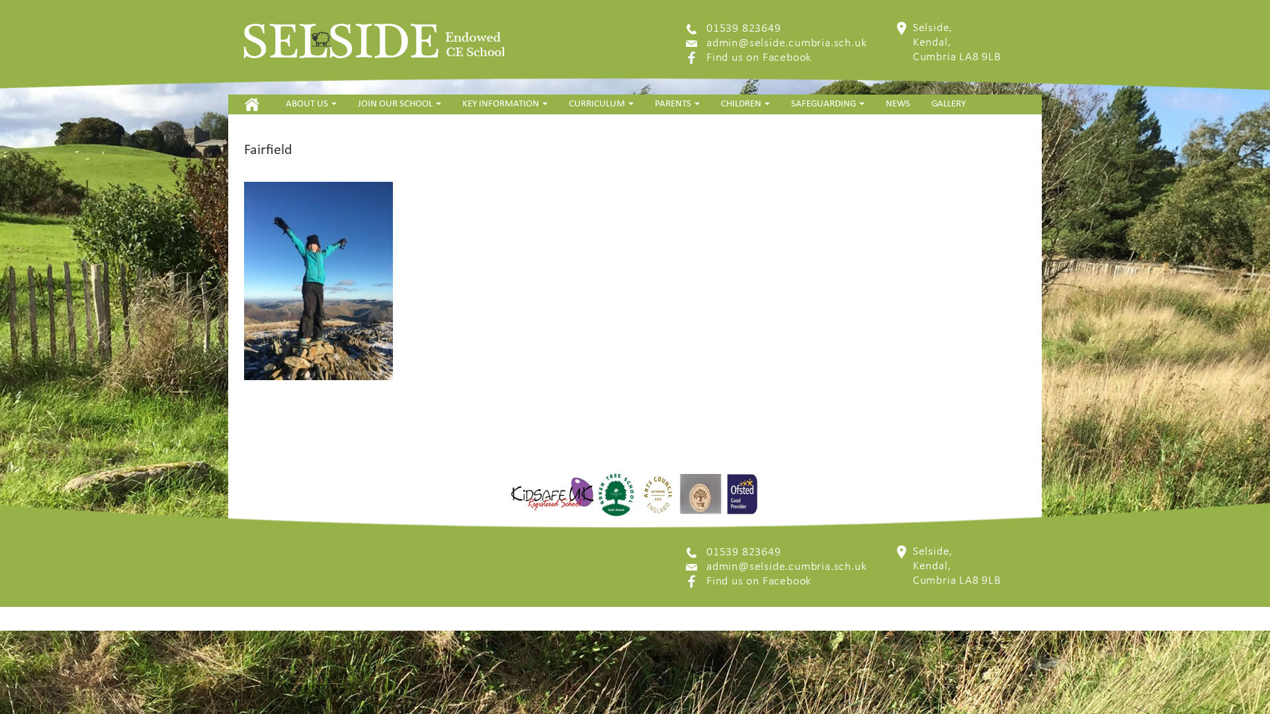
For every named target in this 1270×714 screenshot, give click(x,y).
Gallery (948, 104)
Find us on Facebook (759, 58)
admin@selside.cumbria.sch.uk (786, 43)
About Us (308, 104)
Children (742, 104)
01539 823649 (743, 28)
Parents (674, 104)
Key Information (501, 104)
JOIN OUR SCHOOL (396, 104)
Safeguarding (824, 104)
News (898, 104)
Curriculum (598, 104)
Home (252, 104)
